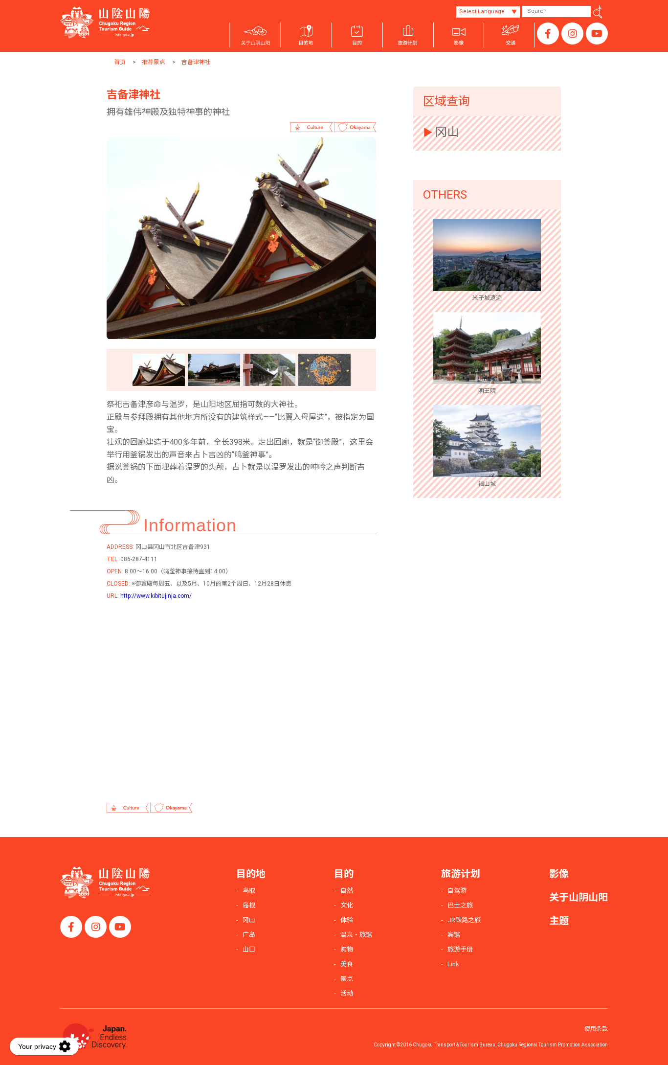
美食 (346, 964)
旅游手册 (460, 949)
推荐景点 (153, 62)
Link (453, 964)
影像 (559, 874)
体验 (346, 920)
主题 (559, 921)
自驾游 (457, 890)
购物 (346, 949)
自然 (346, 890)
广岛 (249, 934)
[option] (241, 238)
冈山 (447, 132)
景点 (346, 978)
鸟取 (249, 890)
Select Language (482, 11)
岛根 (249, 905)
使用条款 (596, 1028)
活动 (346, 993)
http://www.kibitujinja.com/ (156, 595)
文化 (346, 905)
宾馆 (453, 934)
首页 (120, 62)
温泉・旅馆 (356, 934)
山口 (249, 949)
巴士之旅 (460, 905)
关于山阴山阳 (578, 897)
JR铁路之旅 (464, 920)
